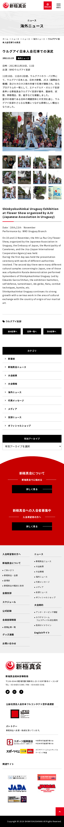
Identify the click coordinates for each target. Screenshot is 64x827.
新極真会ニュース (17, 367)
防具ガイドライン (44, 625)
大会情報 (12, 383)
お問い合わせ (9, 643)
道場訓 (7, 580)
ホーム (5, 39)
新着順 (11, 358)
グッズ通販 (8, 634)
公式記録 (7, 610)
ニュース (15, 39)
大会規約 (38, 604)
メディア (12, 408)
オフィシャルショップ (19, 425)
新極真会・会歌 (11, 575)
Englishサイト (42, 632)
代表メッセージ (16, 400)
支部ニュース (15, 417)
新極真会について (11, 563)
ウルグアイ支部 (13, 321)
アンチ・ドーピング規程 (46, 612)
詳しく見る (32, 489)
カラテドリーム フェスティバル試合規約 (46, 618)
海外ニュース (39, 39)
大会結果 (12, 375)
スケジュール (9, 601)
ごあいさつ (9, 570)
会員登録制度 (9, 619)
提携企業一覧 (10, 627)
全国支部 (7, 593)
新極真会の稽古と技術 (14, 585)
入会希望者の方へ (11, 554)
